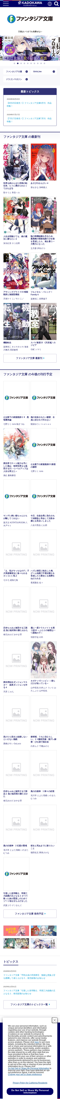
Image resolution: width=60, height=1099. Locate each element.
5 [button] (28, 63)
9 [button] (41, 63)
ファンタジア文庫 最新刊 (29, 358)
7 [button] (35, 63)
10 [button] (45, 63)
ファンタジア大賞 (14, 71)
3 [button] (21, 63)
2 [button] (18, 63)
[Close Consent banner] (54, 1020)
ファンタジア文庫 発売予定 (29, 913)
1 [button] (15, 63)
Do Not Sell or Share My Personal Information (28, 1068)
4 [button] (25, 63)
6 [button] (31, 63)
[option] (30, 48)
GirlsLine (37, 71)
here (37, 1042)
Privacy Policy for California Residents (30, 1083)
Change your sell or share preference (25, 1074)
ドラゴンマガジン (14, 79)
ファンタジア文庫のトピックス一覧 (29, 1004)
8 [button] (38, 63)
